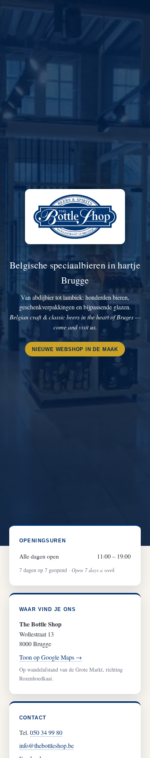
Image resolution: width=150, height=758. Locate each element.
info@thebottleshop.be (46, 745)
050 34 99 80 (46, 732)
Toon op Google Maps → (50, 657)
